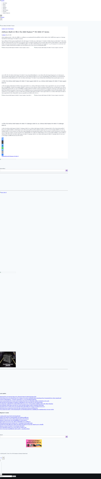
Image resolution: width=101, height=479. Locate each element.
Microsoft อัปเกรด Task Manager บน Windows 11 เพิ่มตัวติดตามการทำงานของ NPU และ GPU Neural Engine (21, 402)
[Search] (66, 170)
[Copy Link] (34, 151)
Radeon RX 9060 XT (14, 156)
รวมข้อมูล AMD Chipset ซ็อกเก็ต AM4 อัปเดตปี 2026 (10, 416)
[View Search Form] (1, 16)
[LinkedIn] (34, 146)
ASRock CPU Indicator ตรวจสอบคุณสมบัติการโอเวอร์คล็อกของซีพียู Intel (14, 417)
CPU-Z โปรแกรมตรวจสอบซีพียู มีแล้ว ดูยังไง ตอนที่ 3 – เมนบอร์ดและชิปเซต (15, 428)
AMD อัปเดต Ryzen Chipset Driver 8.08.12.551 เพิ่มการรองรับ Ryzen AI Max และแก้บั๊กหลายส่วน (19, 408)
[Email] (34, 153)
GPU (9, 156)
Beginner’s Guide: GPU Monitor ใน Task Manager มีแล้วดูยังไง (12, 425)
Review (4, 4)
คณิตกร (4, 35)
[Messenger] (34, 150)
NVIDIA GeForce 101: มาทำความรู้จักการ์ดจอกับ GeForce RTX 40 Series (14, 418)
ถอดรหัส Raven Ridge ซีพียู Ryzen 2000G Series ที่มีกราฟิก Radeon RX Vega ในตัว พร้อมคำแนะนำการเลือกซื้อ (21, 424)
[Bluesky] (34, 145)
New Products (5, 10)
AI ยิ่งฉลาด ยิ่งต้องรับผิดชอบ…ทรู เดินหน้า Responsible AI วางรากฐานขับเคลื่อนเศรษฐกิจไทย (18, 399)
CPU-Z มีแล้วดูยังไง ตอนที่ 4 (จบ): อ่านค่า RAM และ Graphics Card (13, 427)
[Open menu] (1, 19)
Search (1, 434)
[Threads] (34, 143)
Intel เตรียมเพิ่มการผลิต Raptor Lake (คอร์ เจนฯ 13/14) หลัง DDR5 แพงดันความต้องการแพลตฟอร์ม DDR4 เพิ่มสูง (22, 405)
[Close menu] (0, 460)
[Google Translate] (34, 138)
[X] (34, 141)
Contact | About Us (6, 13)
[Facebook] (34, 140)
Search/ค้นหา (2, 168)
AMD (3, 156)
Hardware (4, 7)
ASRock (6, 156)
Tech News (5, 3)
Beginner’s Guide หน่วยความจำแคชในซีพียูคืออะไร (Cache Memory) (13, 420)
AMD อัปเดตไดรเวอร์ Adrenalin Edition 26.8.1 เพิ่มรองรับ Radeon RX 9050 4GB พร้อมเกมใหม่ (18, 396)
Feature (4, 5)
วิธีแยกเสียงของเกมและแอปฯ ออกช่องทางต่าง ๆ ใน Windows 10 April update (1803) (16, 423)
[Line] (34, 148)
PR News (4, 11)
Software (4, 8)
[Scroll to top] (1, 458)
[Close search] (1, 474)
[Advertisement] (31, 181)
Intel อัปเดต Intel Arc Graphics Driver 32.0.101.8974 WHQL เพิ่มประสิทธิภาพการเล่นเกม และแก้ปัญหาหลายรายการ (22, 406)
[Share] (34, 155)
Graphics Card (4, 28)
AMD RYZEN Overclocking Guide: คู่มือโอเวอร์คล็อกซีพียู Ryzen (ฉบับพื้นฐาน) (15, 421)
